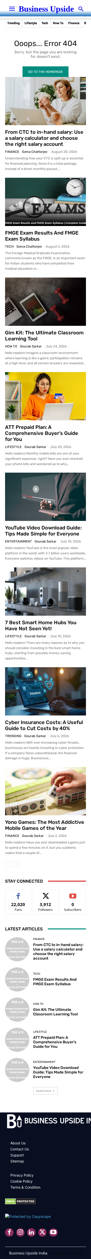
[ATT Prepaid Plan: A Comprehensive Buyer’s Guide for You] (45, 396)
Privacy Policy (22, 1175)
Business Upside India (28, 1252)
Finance (12, 151)
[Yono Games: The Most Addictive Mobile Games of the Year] (45, 791)
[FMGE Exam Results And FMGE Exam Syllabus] (45, 202)
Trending (13, 736)
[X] (42, 1232)
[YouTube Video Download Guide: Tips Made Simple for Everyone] (45, 497)
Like (18, 893)
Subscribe (72, 893)
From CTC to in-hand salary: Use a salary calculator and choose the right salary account (44, 138)
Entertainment (18, 541)
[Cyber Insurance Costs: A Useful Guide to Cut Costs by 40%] (45, 691)
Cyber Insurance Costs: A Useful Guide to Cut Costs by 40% (44, 725)
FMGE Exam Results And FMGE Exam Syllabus (55, 981)
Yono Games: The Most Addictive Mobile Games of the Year (44, 825)
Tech (9, 246)
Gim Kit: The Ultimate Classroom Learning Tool (55, 1011)
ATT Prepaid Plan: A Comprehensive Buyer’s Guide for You (41, 433)
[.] (45, 1122)
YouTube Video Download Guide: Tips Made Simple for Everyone (43, 531)
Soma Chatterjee (34, 152)
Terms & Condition (25, 1187)
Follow (46, 893)
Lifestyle (13, 446)
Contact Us (19, 1149)
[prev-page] (8, 864)
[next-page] (16, 864)
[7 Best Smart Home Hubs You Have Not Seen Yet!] (45, 591)
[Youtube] (53, 1232)
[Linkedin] (31, 1232)
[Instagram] (20, 1232)
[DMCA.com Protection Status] (20, 1203)
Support (17, 1155)
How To (11, 346)
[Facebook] (9, 1232)
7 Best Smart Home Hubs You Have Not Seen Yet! (40, 625)
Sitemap (17, 1161)
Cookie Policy (21, 1181)
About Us (18, 1143)
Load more (43, 1091)
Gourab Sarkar (31, 346)
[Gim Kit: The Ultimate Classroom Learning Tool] (45, 302)
